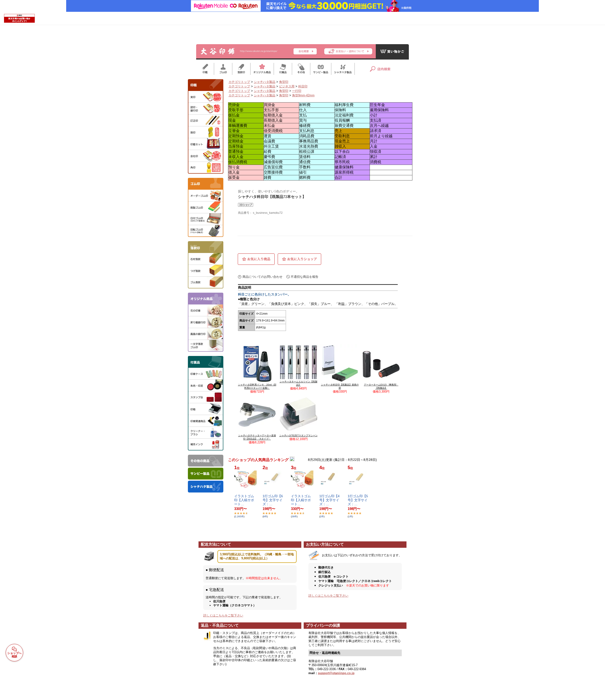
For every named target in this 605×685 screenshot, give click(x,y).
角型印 (283, 82)
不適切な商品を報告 (304, 276)
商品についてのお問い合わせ (262, 276)
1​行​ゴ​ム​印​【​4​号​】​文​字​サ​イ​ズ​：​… (329, 500)
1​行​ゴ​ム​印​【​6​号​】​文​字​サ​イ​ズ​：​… (273, 500)
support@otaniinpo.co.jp (336, 673)
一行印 (296, 91)
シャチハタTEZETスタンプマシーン (298, 435)
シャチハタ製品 (264, 82)
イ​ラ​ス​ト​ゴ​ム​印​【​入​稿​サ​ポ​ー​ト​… (244, 500)
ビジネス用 (286, 86)
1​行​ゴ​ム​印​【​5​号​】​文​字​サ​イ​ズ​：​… (358, 500)
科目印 (302, 86)
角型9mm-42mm (303, 95)
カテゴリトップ (239, 82)
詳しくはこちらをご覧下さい (223, 615)
